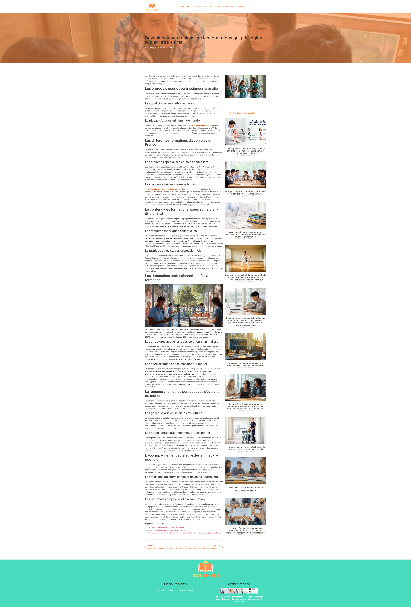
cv (211, 6)
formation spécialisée (200, 125)
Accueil (161, 590)
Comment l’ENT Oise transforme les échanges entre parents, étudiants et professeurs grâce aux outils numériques (245, 406)
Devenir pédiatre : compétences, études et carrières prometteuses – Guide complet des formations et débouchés (245, 150)
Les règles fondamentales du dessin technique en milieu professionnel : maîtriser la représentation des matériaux (245, 530)
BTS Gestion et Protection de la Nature (163, 189)
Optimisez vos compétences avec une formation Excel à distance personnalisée (245, 364)
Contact (171, 590)
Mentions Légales (186, 590)
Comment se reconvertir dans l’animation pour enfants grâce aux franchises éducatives (184, 533)
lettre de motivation (225, 6)
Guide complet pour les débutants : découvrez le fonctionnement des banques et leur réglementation (245, 234)
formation (185, 6)
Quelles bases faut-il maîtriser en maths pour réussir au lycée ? (245, 488)
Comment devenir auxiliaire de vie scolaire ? (167, 528)
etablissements (200, 6)
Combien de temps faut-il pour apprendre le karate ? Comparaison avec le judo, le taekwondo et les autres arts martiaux (245, 277)
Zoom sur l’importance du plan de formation (167, 530)
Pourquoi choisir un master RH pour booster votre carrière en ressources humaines (245, 192)
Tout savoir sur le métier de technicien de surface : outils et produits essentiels (245, 448)
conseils (241, 6)
